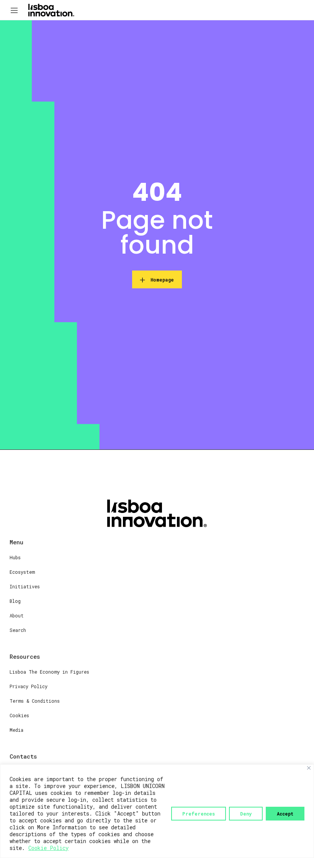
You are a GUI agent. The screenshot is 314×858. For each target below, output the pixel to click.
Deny (246, 814)
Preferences (198, 814)
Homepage (162, 280)
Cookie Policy (48, 847)
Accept (285, 814)
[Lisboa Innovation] (51, 10)
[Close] (309, 768)
